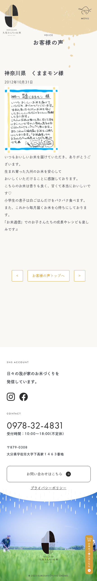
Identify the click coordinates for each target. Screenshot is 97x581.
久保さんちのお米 (11, 20)
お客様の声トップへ (48, 275)
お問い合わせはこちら (44, 474)
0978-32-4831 (35, 425)
